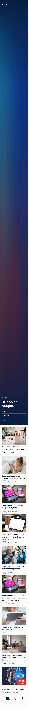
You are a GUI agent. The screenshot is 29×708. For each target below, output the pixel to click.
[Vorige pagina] (4, 698)
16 (20, 698)
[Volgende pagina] (23, 698)
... (17, 698)
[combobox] (14, 415)
